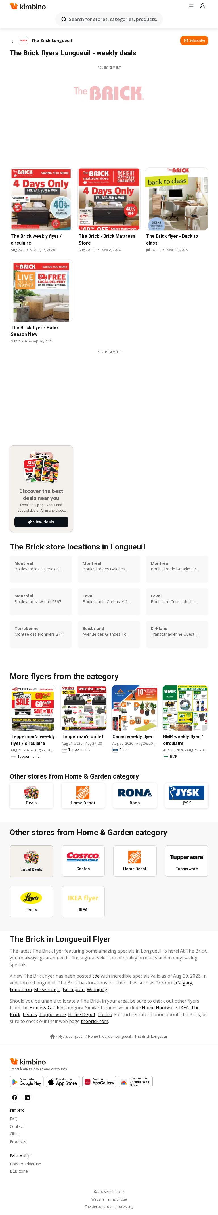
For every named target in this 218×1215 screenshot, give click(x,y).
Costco (105, 1014)
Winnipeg (97, 989)
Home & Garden (46, 1008)
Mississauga (47, 989)
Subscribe (197, 40)
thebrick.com (94, 1021)
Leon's (30, 1014)
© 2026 (109, 1191)
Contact (17, 1126)
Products (18, 1141)
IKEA (184, 1008)
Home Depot (81, 1014)
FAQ (14, 1118)
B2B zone (19, 1171)
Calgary (184, 983)
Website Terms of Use (109, 1199)
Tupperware (52, 1014)
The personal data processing (109, 1207)
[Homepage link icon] (52, 1036)
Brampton (74, 989)
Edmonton (21, 989)
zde (96, 976)
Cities (15, 1133)
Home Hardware (159, 1008)
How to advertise (25, 1163)
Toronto (165, 983)
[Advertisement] (113, 394)
